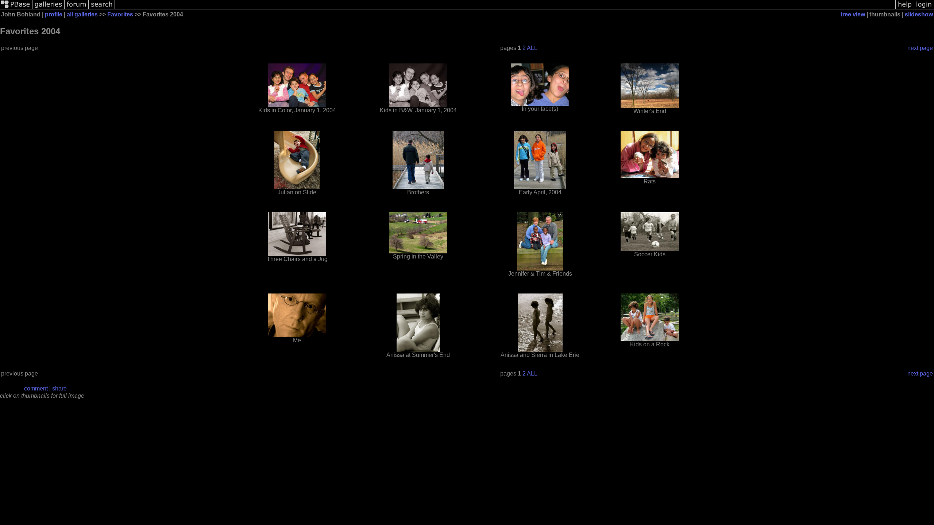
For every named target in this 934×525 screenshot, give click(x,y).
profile (53, 14)
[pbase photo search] (102, 8)
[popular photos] (505, 8)
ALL (532, 48)
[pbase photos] (16, 8)
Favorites (120, 14)
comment (36, 388)
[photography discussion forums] (77, 8)
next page (920, 48)
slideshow (919, 14)
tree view (853, 14)
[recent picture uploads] (48, 8)
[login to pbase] (924, 8)
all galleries (82, 14)
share (59, 388)
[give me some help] (904, 8)
